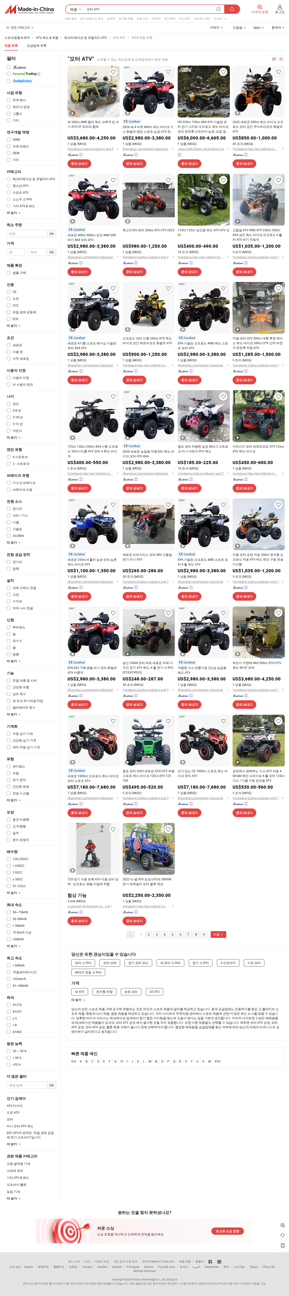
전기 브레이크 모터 (91, 18)
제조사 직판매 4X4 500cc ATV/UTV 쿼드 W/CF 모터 (257, 665)
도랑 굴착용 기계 (18, 1163)
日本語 (73, 1267)
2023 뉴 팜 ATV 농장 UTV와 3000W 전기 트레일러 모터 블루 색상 (147, 881)
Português (133, 1267)
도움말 (237, 27)
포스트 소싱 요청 (227, 1231)
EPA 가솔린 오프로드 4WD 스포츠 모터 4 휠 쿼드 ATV (203, 561)
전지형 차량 (126, 18)
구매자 (214, 27)
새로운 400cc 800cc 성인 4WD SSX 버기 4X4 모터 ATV (92, 237)
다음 (216, 934)
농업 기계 (13, 1191)
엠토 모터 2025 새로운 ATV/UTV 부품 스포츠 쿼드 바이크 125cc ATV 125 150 (149, 776)
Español (102, 1267)
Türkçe (253, 1267)
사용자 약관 (102, 1261)
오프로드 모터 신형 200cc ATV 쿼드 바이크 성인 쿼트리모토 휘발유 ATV (147, 340)
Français (87, 1267)
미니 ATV (184, 18)
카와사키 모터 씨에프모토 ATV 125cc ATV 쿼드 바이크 (258, 448)
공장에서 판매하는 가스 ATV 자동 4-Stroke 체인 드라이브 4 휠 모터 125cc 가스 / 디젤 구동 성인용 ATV (258, 776)
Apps (257, 27)
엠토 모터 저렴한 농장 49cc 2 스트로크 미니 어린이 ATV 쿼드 (203, 448)
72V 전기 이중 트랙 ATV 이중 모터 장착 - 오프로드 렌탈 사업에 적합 (93, 881)
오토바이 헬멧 (16, 1184)
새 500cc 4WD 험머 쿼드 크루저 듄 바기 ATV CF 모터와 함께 (93, 124)
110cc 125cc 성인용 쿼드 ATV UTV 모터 (203, 232)
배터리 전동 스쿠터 (88, 972)
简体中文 (43, 1267)
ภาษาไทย (239, 1267)
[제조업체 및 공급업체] (29, 9)
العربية (196, 1267)
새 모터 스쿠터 (170, 963)
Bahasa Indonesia (145, 1271)
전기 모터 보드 (138, 963)
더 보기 (76, 1000)
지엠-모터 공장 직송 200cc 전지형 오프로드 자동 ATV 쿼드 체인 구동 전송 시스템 (258, 559)
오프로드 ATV (202, 18)
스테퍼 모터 (15, 1170)
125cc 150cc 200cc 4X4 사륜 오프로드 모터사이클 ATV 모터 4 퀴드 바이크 (93, 451)
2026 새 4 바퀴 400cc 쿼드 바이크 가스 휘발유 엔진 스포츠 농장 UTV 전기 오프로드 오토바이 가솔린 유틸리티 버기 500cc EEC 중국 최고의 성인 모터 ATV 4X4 (148, 129)
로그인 (279, 12)
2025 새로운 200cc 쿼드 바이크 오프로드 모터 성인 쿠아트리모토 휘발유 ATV (258, 126)
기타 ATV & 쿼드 (18, 1177)
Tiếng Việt (268, 1267)
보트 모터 (142, 18)
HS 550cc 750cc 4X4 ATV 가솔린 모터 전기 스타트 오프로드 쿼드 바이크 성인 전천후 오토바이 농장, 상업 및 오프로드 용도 (203, 127)
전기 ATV (169, 18)
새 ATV (111, 18)
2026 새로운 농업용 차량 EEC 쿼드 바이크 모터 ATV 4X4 (148, 453)
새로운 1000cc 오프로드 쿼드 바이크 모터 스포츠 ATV (93, 778)
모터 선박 (110, 963)
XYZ (217, 1061)
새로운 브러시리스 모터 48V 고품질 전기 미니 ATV (147, 556)
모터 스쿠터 (83, 963)
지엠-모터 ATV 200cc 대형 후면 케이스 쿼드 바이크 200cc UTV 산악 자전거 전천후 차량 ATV (258, 343)
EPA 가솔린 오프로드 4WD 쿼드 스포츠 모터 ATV (203, 345)
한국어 (184, 1267)
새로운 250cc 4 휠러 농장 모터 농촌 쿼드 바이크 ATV (92, 561)
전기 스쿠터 (200, 963)
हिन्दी (226, 1267)
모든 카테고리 (20, 27)
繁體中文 (59, 1267)
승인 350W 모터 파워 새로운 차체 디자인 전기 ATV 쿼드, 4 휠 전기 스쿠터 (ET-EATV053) (148, 667)
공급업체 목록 (37, 45)
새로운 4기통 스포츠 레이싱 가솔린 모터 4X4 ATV (92, 345)
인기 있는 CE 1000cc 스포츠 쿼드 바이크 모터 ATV (203, 773)
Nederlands (212, 1267)
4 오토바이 (228, 963)
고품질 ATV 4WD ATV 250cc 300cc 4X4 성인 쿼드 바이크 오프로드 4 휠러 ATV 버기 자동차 (257, 235)
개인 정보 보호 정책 (125, 1261)
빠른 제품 (185, 1261)
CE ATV (156, 18)
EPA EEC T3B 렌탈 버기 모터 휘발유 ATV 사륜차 (92, 670)
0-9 (73, 1061)
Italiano (148, 1267)
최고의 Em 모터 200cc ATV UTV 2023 (148, 230)
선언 (87, 1261)
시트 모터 (254, 963)
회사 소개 (74, 1261)
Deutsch (117, 1267)
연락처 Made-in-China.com (158, 1261)
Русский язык (166, 1267)
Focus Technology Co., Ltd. (149, 1279)
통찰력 (200, 1261)
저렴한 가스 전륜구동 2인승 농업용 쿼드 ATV (202, 670)
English (28, 1267)
